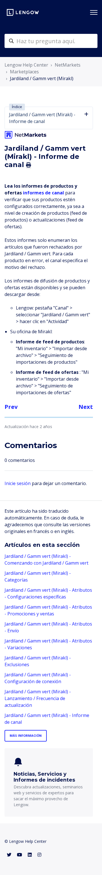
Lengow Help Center (26, 65)
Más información (26, 735)
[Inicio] (23, 12)
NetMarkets (67, 65)
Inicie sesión (18, 483)
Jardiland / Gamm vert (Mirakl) (41, 78)
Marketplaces (24, 72)
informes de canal (44, 193)
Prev (11, 407)
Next (85, 407)
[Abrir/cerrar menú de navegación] (94, 12)
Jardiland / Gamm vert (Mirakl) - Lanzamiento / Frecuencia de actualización (38, 698)
